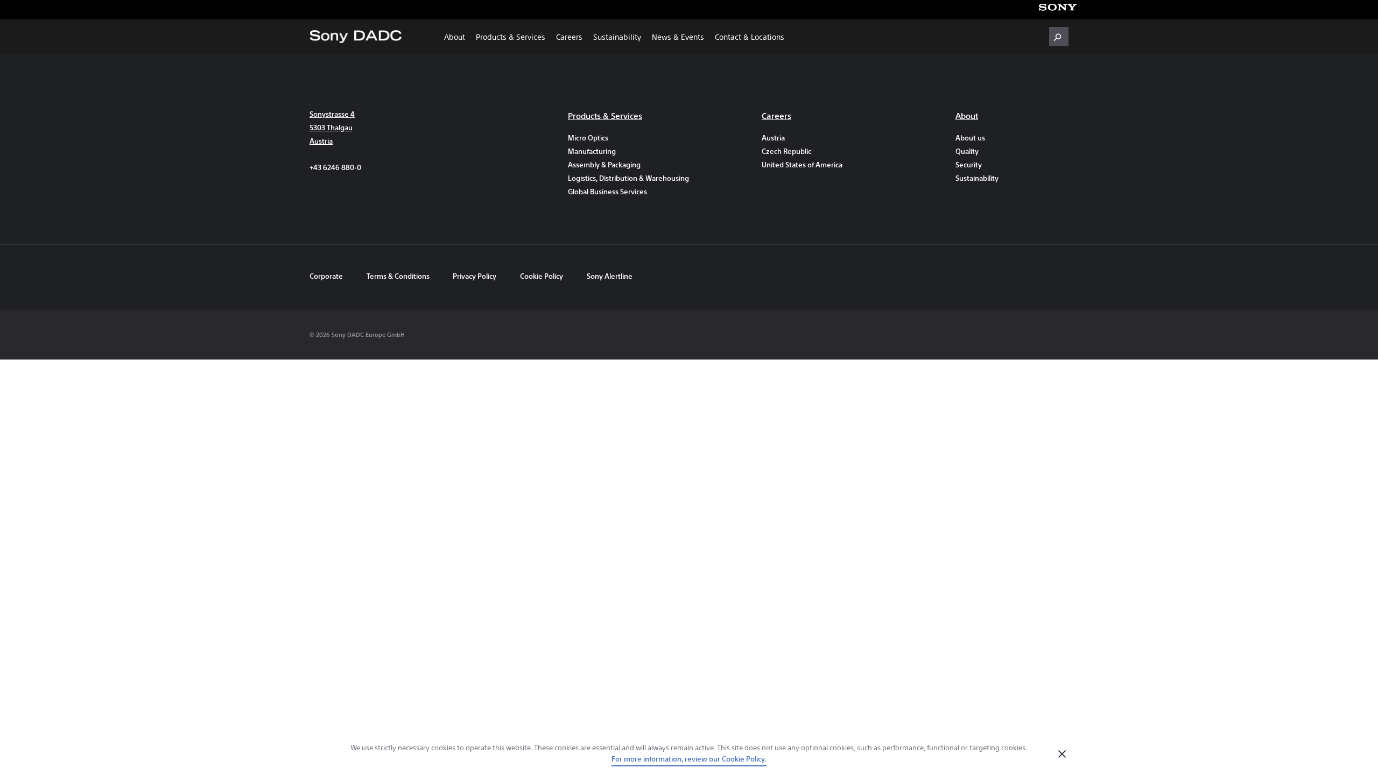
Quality (967, 151)
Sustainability (617, 36)
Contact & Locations (749, 36)
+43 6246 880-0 (335, 167)
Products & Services (510, 36)
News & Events (678, 36)
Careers (569, 36)
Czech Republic (786, 151)
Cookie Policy (541, 275)
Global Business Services (607, 191)
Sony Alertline (609, 275)
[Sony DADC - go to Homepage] (356, 36)
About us (970, 137)
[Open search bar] (1058, 36)
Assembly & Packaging (604, 164)
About (454, 36)
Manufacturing (592, 151)
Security (968, 164)
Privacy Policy (474, 275)
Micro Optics (588, 137)
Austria (773, 137)
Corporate (326, 275)
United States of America (802, 164)
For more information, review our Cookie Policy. (689, 758)
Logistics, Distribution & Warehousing (624, 177)
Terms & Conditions (399, 275)
